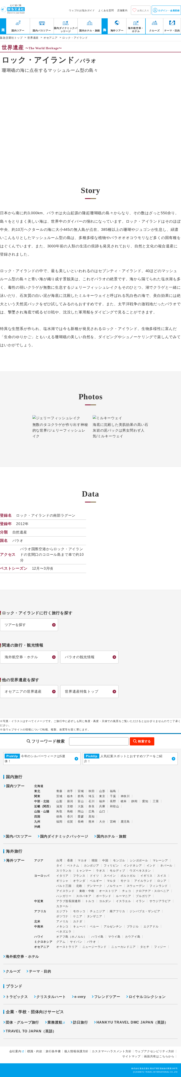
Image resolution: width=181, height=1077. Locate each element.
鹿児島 (125, 821)
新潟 (70, 801)
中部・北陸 (41, 801)
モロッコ (79, 911)
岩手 (70, 791)
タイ (59, 865)
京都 (70, 806)
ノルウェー (114, 885)
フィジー (160, 946)
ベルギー (96, 880)
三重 (156, 801)
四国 (37, 816)
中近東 (38, 901)
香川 (70, 816)
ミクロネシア (43, 941)
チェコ (126, 890)
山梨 (59, 801)
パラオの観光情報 (79, 657)
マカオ (82, 860)
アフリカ (40, 911)
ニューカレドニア (123, 946)
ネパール (166, 865)
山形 (102, 791)
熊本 (92, 821)
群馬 (81, 796)
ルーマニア (123, 896)
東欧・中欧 (86, 890)
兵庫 (102, 806)
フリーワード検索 (48, 741)
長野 (113, 801)
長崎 (81, 821)
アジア (38, 860)
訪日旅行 (80, 1022)
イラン (140, 901)
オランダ (79, 880)
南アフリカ (117, 911)
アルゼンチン (113, 926)
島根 (70, 811)
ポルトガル (128, 875)
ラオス (100, 870)
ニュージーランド (94, 946)
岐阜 (124, 801)
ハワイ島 (97, 936)
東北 (37, 791)
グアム (60, 941)
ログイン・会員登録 (168, 10)
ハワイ (38, 936)
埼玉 (92, 796)
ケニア (77, 916)
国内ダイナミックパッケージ (64, 836)
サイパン (76, 941)
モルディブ (117, 870)
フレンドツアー (107, 997)
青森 (59, 791)
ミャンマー (83, 870)
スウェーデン (136, 885)
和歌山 (114, 806)
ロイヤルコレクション (147, 997)
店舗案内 (122, 10)
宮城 (81, 791)
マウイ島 (114, 936)
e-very (80, 997)
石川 (92, 801)
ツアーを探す (15, 625)
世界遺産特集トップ (81, 691)
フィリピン (111, 865)
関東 (37, 796)
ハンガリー (64, 896)
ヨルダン (105, 901)
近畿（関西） (43, 806)
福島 (113, 791)
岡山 (81, 811)
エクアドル (151, 926)
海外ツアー (15, 860)
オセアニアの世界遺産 (23, 691)
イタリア (62, 875)
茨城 (59, 796)
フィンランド (158, 885)
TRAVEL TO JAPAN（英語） (31, 1031)
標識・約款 (34, 1051)
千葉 (113, 796)
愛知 (145, 801)
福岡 (59, 821)
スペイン (110, 875)
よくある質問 (106, 10)
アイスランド (65, 890)
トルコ (89, 901)
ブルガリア (143, 896)
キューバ (79, 926)
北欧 (79, 885)
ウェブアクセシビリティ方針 (154, 1051)
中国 (105, 860)
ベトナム (73, 865)
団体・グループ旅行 (22, 1022)
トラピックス (17, 997)
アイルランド (143, 880)
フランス (79, 875)
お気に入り (143, 10)
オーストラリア (67, 946)
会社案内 (15, 1051)
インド (151, 865)
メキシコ (62, 926)
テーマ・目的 (40, 971)
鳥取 (59, 811)
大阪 (81, 806)
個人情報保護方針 (76, 1051)
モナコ (125, 880)
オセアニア (41, 946)
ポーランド (103, 896)
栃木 (70, 796)
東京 (102, 796)
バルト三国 (64, 885)
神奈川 (125, 796)
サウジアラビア (160, 901)
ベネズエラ (64, 931)
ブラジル (133, 926)
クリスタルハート (51, 997)
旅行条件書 (53, 1051)
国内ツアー (15, 786)
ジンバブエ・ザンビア (145, 911)
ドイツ (94, 875)
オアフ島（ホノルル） (71, 936)
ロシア (161, 880)
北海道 (38, 786)
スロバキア (83, 896)
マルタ (111, 880)
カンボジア (91, 865)
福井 (102, 801)
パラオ (91, 941)
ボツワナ (62, 916)
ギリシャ (62, 880)
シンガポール (139, 860)
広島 (92, 811)
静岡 (134, 801)
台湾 (59, 860)
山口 (102, 811)
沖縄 (37, 826)
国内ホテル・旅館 (111, 836)
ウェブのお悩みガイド (82, 10)
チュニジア (97, 911)
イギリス (146, 875)
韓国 (95, 860)
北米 (37, 921)
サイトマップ (131, 1056)
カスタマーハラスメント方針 (111, 1051)
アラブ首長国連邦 (68, 901)
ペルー (94, 926)
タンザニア (94, 916)
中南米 (38, 926)
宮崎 (113, 821)
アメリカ (62, 921)
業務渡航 (54, 1022)
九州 (37, 821)
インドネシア (133, 865)
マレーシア (160, 860)
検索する (144, 741)
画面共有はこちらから (159, 1056)
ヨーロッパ (41, 875)
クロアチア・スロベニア (152, 890)
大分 (102, 821)
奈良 (92, 806)
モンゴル (119, 860)
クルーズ (13, 971)
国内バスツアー (19, 836)
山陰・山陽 (41, 811)
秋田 (92, 791)
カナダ (77, 921)
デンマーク (94, 885)
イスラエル (123, 901)
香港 (70, 860)
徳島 (59, 816)
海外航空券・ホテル (21, 657)
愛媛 (81, 816)
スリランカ (64, 870)
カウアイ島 (132, 936)
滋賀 (59, 806)
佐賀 (70, 821)
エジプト (62, 911)
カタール (62, 906)
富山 (81, 801)
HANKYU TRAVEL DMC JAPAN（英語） (132, 1022)
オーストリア (108, 890)
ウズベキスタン (140, 870)
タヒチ (144, 946)
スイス (161, 875)
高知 (92, 816)
